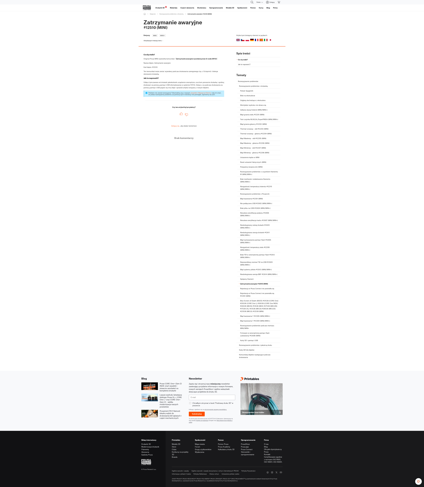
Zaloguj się (175, 126)
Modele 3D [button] (230, 8)
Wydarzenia (199, 452)
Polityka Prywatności (248, 471)
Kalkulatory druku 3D (226, 449)
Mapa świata (200, 444)
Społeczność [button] (242, 8)
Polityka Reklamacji (200, 474)
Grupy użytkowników (203, 449)
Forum (197, 447)
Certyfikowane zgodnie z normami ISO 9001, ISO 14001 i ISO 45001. (273, 459)
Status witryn (214, 474)
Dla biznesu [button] (201, 8)
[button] (238, 40)
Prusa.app (245, 447)
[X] (276, 472)
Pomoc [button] (253, 8)
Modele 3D (176, 444)
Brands (174, 457)
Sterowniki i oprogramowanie (247, 453)
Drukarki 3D (146, 444)
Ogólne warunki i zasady (180, 471)
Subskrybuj (197, 414)
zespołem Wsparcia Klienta (201, 93)
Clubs (174, 449)
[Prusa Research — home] (146, 8)
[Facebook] (267, 472)
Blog (266, 447)
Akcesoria (145, 452)
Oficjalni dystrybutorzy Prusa (273, 450)
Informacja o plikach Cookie (181, 474)
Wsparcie (153, 14)
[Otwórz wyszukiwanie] (252, 2)
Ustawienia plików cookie (230, 474)
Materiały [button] (173, 8)
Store (174, 447)
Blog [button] (268, 8)
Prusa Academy (224, 447)
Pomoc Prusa (223, 444)
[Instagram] (272, 472)
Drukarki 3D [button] (160, 7)
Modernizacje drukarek (150, 447)
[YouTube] (281, 472)
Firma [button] (275, 8)
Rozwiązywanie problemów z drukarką (171, 14)
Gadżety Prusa (147, 455)
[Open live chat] (418, 481)
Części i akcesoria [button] (187, 8)
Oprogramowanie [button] (216, 8)
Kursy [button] (261, 8)
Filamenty (145, 449)
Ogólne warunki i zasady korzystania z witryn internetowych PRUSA (215, 471)
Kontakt (267, 454)
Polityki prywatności (202, 420)
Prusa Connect (246, 449)
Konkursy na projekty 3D (180, 453)
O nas (266, 444)
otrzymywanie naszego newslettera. (215, 409)
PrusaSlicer (245, 444)
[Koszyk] (279, 2)
